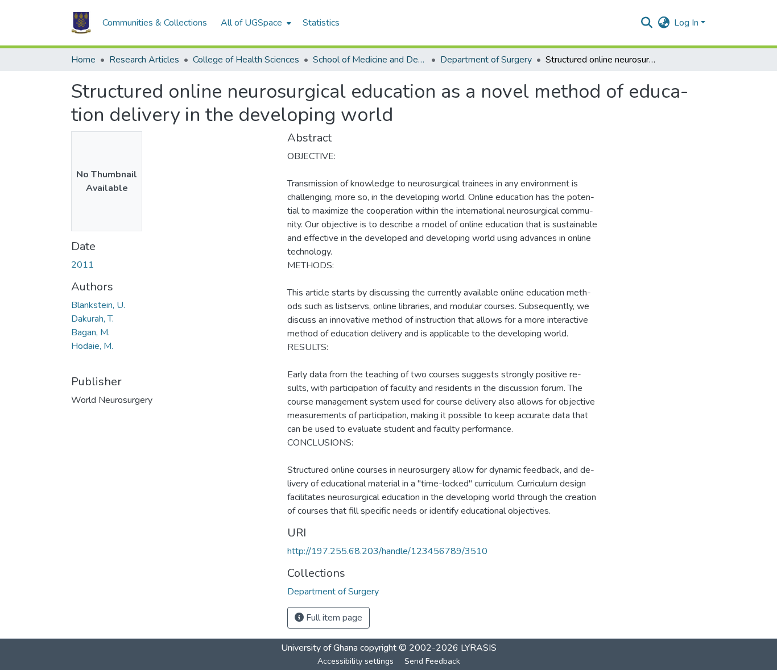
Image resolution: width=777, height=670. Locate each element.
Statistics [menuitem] (321, 22)
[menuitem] (254, 22)
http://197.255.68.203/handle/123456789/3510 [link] (387, 551)
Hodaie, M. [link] (92, 346)
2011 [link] (82, 265)
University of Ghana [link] (319, 648)
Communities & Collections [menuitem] (154, 22)
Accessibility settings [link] (355, 661)
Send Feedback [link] (432, 661)
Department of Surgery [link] (486, 59)
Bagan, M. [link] (90, 332)
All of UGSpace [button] (251, 22)
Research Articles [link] (144, 59)
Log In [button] (687, 22)
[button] (81, 22)
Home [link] (83, 59)
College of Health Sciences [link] (246, 59)
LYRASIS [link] (479, 648)
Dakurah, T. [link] (92, 319)
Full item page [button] (333, 617)
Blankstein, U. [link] (98, 305)
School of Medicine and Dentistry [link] (370, 59)
